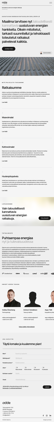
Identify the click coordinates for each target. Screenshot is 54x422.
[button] (27, 217)
